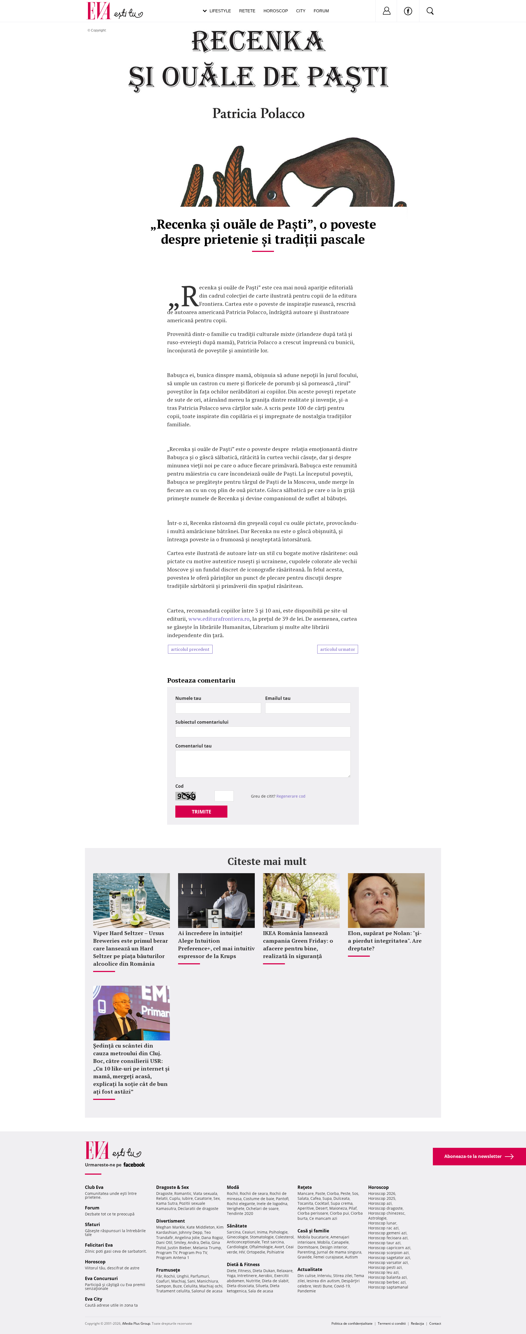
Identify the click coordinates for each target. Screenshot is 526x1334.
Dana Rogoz (212, 1237)
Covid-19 (342, 1286)
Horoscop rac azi (383, 1228)
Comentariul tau (193, 746)
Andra (193, 1242)
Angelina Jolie (187, 1237)
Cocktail (322, 1203)
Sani (191, 1281)
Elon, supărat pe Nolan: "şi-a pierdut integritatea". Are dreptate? (385, 940)
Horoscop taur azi (384, 1242)
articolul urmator (337, 649)
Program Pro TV (193, 1252)
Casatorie (203, 1198)
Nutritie (253, 1280)
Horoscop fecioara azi (388, 1237)
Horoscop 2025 (381, 1198)
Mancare (306, 1193)
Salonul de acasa (206, 1290)
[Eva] (102, 6)
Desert (322, 1208)
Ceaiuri (248, 1232)
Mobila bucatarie (313, 1237)
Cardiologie (237, 1246)
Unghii (183, 1276)
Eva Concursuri (101, 1278)
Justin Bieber (179, 1247)
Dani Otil (164, 1242)
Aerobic (266, 1275)
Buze (177, 1286)
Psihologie (278, 1232)
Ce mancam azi (323, 1218)
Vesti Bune (322, 1286)
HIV (242, 1252)
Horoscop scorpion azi (388, 1252)
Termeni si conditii (392, 1323)
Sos (355, 1193)
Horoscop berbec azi (387, 1282)
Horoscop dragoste (385, 1208)
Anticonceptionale (243, 1241)
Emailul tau (278, 698)
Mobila (323, 1242)
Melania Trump (207, 1247)
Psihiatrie (275, 1252)
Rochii (169, 1276)
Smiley (180, 1242)
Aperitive (306, 1208)
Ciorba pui (339, 1213)
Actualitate (310, 1269)
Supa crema (342, 1203)
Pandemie (307, 1290)
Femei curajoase (328, 1257)
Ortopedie (256, 1252)
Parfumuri (199, 1276)
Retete (247, 10)
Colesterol (284, 1237)
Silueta (262, 1285)
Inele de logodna (272, 1203)
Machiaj (178, 1281)
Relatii (162, 1198)
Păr (159, 1276)
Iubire (187, 1198)
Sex (216, 1198)
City (300, 10)
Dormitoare (308, 1247)
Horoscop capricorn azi (389, 1247)
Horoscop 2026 (381, 1193)
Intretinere (247, 1275)
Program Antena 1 (172, 1257)
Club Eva (94, 1187)
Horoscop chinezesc (386, 1213)
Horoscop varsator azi (388, 1262)
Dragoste (164, 1193)
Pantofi (282, 1198)
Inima (262, 1232)
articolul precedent (190, 649)
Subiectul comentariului (201, 722)
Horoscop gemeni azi (387, 1232)
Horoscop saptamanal (388, 1287)
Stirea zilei (342, 1275)
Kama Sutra (167, 1203)
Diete (231, 1270)
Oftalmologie (261, 1246)
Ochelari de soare (262, 1208)
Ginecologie (237, 1237)
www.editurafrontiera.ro (219, 618)
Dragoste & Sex (172, 1187)
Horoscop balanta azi (387, 1277)
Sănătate (237, 1226)
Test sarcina (273, 1241)
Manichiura (207, 1281)
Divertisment (170, 1221)
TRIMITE (201, 811)
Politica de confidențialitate (352, 1323)
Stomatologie (262, 1237)
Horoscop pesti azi (385, 1267)
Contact (435, 1323)
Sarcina (234, 1232)
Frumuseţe (168, 1270)
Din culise (307, 1275)
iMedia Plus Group (136, 1323)
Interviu (324, 1275)
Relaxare (285, 1270)
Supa (327, 1198)
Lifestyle (220, 10)
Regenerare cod (290, 796)
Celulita (191, 1286)
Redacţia (417, 1323)
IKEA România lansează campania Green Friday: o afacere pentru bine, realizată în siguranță (298, 944)
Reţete (305, 1187)
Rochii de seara (254, 1193)
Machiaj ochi (210, 1286)
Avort (279, 1246)
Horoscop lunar (382, 1223)
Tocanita (305, 1203)
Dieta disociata (240, 1285)
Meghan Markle (170, 1227)
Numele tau (188, 698)
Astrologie (377, 1218)
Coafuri (163, 1281)
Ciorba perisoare (313, 1213)
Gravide (305, 1257)
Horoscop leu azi (383, 1272)
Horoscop (276, 10)
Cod (179, 786)
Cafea (315, 1198)
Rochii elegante (241, 1203)
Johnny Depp (190, 1232)
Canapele (340, 1242)
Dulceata (341, 1198)
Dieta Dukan (264, 1270)
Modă (233, 1187)
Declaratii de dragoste (198, 1208)
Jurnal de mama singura (339, 1252)
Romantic (182, 1193)
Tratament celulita (173, 1290)
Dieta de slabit (275, 1280)
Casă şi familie (313, 1231)
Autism (351, 1257)
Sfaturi (92, 1224)
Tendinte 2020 (240, 1213)
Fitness (244, 1270)
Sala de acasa (260, 1290)
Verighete (235, 1208)
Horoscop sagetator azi (389, 1257)
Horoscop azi (380, 1203)
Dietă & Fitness (243, 1264)
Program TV (166, 1252)
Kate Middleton (201, 1227)
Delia (205, 1242)
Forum (321, 10)
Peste (345, 1193)
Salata (303, 1198)
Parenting (306, 1252)
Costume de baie (258, 1198)
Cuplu (174, 1198)
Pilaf (353, 1208)
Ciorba (333, 1193)
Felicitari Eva (99, 1245)
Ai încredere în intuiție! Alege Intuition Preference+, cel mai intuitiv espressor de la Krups (216, 944)
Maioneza (338, 1208)
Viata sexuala (205, 1193)
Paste (320, 1193)
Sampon (163, 1286)
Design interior (333, 1247)
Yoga (231, 1275)
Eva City (93, 1299)
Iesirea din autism (323, 1280)
